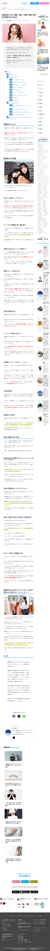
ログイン (33, 881)
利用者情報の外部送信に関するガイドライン (25, 927)
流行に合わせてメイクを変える (18, 85)
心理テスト (45, 196)
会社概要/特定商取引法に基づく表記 (24, 924)
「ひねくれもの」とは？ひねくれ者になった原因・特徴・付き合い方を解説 (13, 804)
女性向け (14, 20)
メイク (47, 176)
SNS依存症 (14, 97)
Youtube (40, 147)
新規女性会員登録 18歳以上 (7, 934)
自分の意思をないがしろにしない (19, 109)
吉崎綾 (44, 188)
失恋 (40, 96)
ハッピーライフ (11, 915)
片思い (41, 118)
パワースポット (41, 172)
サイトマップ (36, 931)
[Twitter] (18, 716)
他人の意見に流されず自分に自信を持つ (20, 112)
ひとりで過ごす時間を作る (17, 114)
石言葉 (40, 216)
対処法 (44, 194)
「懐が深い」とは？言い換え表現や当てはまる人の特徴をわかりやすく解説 (13, 841)
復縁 (39, 196)
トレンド (41, 88)
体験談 (40, 184)
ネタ (39, 168)
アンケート (42, 81)
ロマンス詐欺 (41, 182)
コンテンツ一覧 (37, 929)
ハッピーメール (41, 170)
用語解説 (44, 210)
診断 (39, 47)
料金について (4, 928)
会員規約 (19, 919)
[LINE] (24, 716)
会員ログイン (4, 938)
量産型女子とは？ (12, 74)
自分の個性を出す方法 (13, 103)
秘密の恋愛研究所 (42, 218)
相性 (45, 214)
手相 (39, 202)
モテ (39, 180)
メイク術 (40, 178)
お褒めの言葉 (20, 938)
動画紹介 (40, 186)
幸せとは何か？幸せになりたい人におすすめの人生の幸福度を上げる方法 (13, 785)
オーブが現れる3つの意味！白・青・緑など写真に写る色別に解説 (42, 69)
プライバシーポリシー (22, 921)
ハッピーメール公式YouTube (39, 923)
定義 (9, 20)
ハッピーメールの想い (6, 926)
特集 (40, 125)
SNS (44, 143)
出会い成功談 (20, 936)
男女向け (46, 212)
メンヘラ (46, 178)
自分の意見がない (15, 90)
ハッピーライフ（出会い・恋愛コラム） (25, 942)
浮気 (45, 206)
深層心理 (41, 114)
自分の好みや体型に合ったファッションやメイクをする (20, 105)
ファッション (41, 174)
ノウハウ (44, 168)
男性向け (40, 214)
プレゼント (40, 176)
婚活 (40, 99)
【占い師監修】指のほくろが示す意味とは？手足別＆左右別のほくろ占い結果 (42, 52)
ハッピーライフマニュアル (29, 915)
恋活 (40, 110)
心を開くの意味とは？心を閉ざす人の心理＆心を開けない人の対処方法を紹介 (13, 861)
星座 (39, 204)
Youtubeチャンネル (42, 149)
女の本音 (40, 192)
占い (45, 186)
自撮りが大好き (15, 100)
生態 (27, 20)
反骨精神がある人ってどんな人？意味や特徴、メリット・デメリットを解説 (13, 766)
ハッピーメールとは (6, 924)
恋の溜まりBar (41, 198)
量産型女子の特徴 (12, 77)
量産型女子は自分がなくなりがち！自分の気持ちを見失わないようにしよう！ (19, 117)
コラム (41, 85)
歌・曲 (40, 206)
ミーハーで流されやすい (17, 92)
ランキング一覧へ (43, 75)
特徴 (24, 20)
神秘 (39, 65)
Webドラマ (40, 145)
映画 (44, 204)
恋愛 (40, 107)
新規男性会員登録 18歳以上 (7, 936)
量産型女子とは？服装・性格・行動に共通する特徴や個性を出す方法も (15, 9)
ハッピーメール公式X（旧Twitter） (40, 919)
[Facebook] (13, 716)
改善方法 (19, 20)
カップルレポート (21, 934)
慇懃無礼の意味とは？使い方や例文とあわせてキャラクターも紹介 (13, 822)
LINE (39, 143)
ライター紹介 (39, 915)
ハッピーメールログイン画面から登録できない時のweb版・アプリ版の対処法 (42, 34)
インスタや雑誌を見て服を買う (18, 82)
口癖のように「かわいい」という (19, 95)
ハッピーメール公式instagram (39, 921)
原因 (39, 188)
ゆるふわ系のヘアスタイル (17, 79)
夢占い (40, 190)
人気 (47, 182)
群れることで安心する (16, 87)
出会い (39, 30)
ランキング (45, 180)
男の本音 (40, 212)
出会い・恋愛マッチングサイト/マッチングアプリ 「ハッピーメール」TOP (9, 921)
